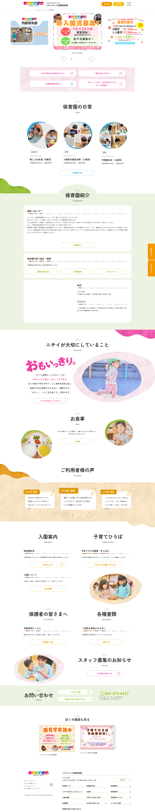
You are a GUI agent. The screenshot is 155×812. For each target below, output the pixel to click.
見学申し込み (48, 565)
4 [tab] (82, 515)
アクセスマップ (111, 271)
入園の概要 (48, 589)
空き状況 (107, 4)
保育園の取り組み (43, 271)
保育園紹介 (77, 245)
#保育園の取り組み (36, 163)
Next (91, 59)
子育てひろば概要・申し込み (105, 565)
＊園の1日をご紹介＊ (102, 73)
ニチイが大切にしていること (50, 401)
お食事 (77, 441)
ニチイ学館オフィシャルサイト (32, 788)
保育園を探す (38, 10)
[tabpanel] (77, 34)
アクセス (122, 780)
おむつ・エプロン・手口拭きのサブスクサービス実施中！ (102, 83)
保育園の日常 (77, 173)
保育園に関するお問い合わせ (75, 699)
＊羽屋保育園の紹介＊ (53, 83)
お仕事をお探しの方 (118, 4)
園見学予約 (151, 251)
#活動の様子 (48, 163)
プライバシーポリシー (29, 781)
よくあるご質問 (75, 692)
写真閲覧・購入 (48, 642)
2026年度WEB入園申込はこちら (53, 73)
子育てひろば (151, 268)
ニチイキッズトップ (29, 10)
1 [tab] (72, 515)
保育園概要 (77, 271)
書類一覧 (106, 642)
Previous (63, 59)
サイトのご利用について (30, 783)
